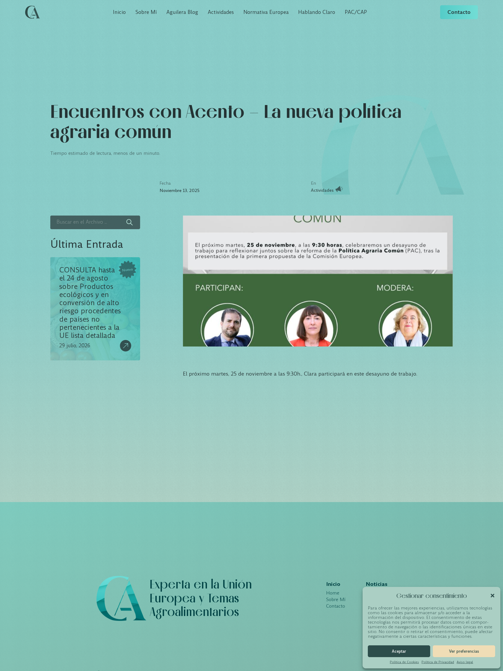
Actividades (221, 12)
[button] (492, 595)
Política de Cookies (404, 662)
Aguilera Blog (182, 12)
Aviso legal (465, 662)
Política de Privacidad (438, 662)
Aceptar (399, 651)
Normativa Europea (266, 12)
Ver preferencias (464, 651)
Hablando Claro (316, 12)
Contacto (459, 12)
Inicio (119, 12)
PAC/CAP (356, 12)
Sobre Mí (146, 12)
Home (332, 593)
